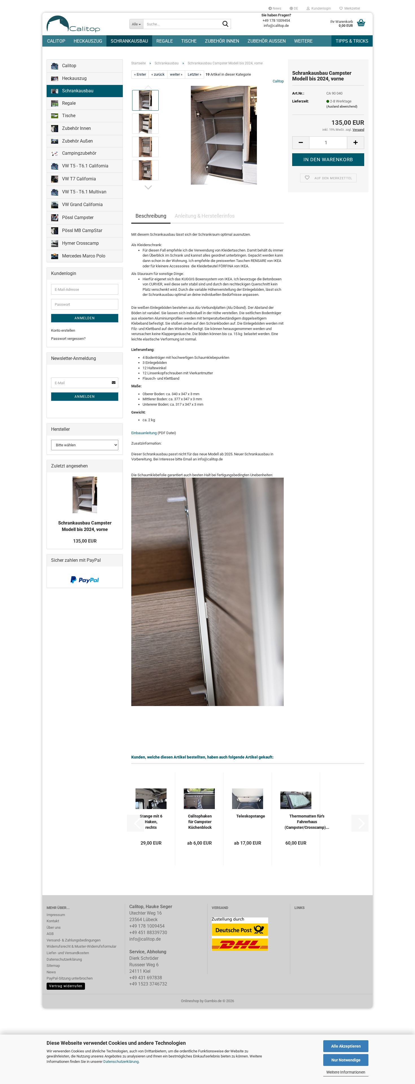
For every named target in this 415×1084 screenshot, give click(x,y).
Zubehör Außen (267, 41)
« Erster (140, 74)
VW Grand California (82, 204)
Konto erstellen (63, 330)
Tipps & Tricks (352, 41)
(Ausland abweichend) (341, 106)
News (276, 8)
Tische (188, 41)
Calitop (56, 41)
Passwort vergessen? (68, 338)
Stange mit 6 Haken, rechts (151, 822)
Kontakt (53, 921)
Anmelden (85, 318)
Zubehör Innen (222, 41)
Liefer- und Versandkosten (68, 953)
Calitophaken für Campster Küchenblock (200, 822)
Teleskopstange (250, 816)
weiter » (176, 74)
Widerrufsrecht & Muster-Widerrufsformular (81, 946)
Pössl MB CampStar (81, 230)
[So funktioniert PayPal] (85, 579)
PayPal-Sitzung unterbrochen (70, 978)
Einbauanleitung (144, 433)
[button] (293, 8)
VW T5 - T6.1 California (84, 166)
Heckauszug (88, 41)
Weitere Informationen (345, 1072)
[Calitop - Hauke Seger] (84, 24)
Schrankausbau (129, 41)
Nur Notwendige (346, 1060)
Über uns (54, 927)
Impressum (56, 915)
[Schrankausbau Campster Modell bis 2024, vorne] (224, 135)
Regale (164, 41)
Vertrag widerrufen (65, 986)
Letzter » (194, 74)
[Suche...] (225, 24)
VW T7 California (78, 179)
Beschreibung (151, 216)
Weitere (303, 41)
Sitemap (53, 965)
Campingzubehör (78, 153)
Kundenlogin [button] (320, 8)
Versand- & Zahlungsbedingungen (74, 940)
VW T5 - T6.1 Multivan (83, 191)
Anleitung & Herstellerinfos (205, 216)
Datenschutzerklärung (121, 1061)
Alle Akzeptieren (346, 1046)
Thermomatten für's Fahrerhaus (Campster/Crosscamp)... (307, 822)
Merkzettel (351, 8)
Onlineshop (190, 1001)
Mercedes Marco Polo (83, 256)
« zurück (158, 74)
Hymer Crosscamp (80, 243)
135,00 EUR (85, 541)
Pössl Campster (77, 217)
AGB (50, 934)
